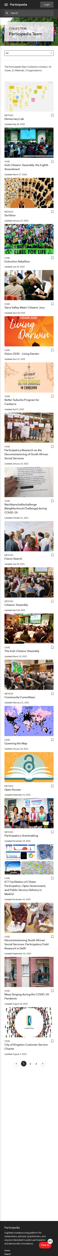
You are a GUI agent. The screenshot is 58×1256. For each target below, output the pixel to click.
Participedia (18, 4)
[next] (42, 1063)
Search (7, 1254)
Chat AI (46, 1244)
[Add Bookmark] (52, 116)
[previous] (16, 1063)
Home (7, 1250)
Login (47, 4)
